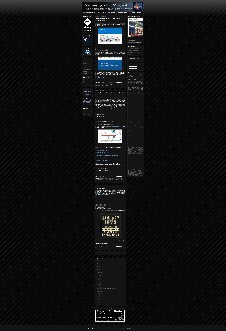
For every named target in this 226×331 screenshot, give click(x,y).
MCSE (118, 178)
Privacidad (141, 101)
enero (99, 287)
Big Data (133, 126)
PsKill (140, 170)
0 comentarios (112, 82)
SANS (134, 171)
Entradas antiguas (121, 252)
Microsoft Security (115, 84)
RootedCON (138, 149)
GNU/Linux (132, 127)
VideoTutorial (130, 139)
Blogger (138, 328)
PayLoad (132, 169)
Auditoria (129, 126)
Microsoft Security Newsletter (134, 129)
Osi (139, 137)
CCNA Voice (137, 132)
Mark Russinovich (135, 134)
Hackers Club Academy (132, 128)
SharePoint (132, 173)
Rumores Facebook (135, 97)
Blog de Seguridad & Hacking (89, 12)
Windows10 (141, 100)
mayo (99, 282)
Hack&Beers (137, 133)
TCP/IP (129, 131)
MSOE (142, 146)
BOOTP (142, 152)
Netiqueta (137, 166)
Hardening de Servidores (135, 144)
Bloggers (141, 92)
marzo (99, 284)
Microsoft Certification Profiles (106, 179)
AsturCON (141, 151)
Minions (136, 165)
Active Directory (135, 92)
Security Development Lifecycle (133, 172)
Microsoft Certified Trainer (116, 179)
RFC (129, 171)
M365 (139, 146)
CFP (136, 154)
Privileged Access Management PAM (133, 170)
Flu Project (85, 67)
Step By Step (130, 174)
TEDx (132, 131)
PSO (136, 168)
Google (141, 97)
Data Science (140, 142)
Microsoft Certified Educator (134, 96)
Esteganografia (140, 143)
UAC (134, 175)
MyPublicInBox (140, 147)
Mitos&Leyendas (140, 165)
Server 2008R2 (131, 110)
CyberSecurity (137, 126)
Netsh (139, 166)
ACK (138, 151)
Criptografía (140, 94)
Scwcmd (141, 171)
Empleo (141, 126)
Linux (142, 111)
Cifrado (129, 93)
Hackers (139, 12)
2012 (98, 302)
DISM (137, 142)
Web (140, 125)
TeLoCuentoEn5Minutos (139, 138)
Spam (132, 150)
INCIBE (84, 79)
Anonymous (130, 111)
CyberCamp (134, 142)
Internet (135, 86)
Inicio (111, 252)
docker (141, 175)
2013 (98, 301)
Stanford (139, 173)
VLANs (136, 150)
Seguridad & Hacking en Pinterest (134, 54)
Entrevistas (135, 111)
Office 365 (129, 167)
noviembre (99, 273)
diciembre (99, 272)
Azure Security (135, 101)
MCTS (134, 109)
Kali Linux (135, 146)
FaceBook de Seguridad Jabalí (134, 52)
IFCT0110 (130, 145)
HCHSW (129, 109)
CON (134, 156)
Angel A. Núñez (103, 82)
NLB (129, 166)
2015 (98, 298)
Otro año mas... (100, 188)
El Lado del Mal (86, 59)
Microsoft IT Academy (133, 135)
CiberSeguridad (137, 95)
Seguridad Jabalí (112, 247)
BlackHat (136, 153)
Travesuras (135, 90)
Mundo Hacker (140, 136)
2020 (98, 269)
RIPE (84, 83)
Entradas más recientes (100, 252)
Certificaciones (101, 178)
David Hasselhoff (131, 143)
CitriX (140, 156)
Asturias (134, 87)
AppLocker (135, 131)
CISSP (142, 139)
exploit (135, 151)
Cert (135, 156)
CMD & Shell (132, 12)
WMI (135, 175)
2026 (98, 260)
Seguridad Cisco (139, 109)
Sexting (129, 173)
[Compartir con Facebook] (120, 82)
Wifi (142, 125)
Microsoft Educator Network (133, 99)
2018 (98, 293)
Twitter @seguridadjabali (133, 48)
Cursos (100, 84)
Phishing (135, 169)
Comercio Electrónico (133, 140)
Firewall (129, 144)
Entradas (131, 66)
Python (142, 170)
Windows (130, 85)
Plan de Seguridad (135, 104)
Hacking (130, 76)
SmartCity (136, 173)
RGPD (132, 171)
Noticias (130, 89)
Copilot (136, 141)
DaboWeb (85, 63)
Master (142, 128)
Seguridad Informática (135, 75)
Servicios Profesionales (122, 12)
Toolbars (132, 175)
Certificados (140, 103)
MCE (142, 98)
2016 (98, 296)
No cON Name (131, 148)
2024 (98, 263)
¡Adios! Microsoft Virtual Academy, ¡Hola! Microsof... (106, 288)
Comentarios (132, 68)
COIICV (132, 156)
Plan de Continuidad (140, 169)
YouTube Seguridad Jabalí (133, 50)
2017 (98, 295)
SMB (139, 171)
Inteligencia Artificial (139, 145)
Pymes (129, 92)
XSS (142, 150)
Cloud (141, 90)
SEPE (138, 171)
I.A (141, 144)
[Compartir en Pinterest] (121, 82)
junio (98, 281)
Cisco (136, 100)
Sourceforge (85, 85)
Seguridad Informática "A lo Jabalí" (87, 110)
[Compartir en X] (119, 82)
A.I (139, 139)
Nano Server (134, 166)
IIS (132, 145)
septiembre (100, 276)
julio (98, 279)
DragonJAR (85, 73)
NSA (133, 137)
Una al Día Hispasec (87, 69)
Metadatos (141, 134)
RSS (142, 137)
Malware (130, 88)
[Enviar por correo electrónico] (116, 82)
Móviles (129, 137)
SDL (136, 171)
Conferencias (131, 83)
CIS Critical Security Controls (138, 155)
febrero (99, 285)
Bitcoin (131, 153)
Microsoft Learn (108, 84)
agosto (99, 278)
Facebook (130, 95)
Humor (136, 81)
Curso (141, 87)
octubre (99, 275)
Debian (136, 143)
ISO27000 (138, 128)
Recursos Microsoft (104, 85)
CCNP (132, 154)
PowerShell (135, 103)
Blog (100, 247)
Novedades (136, 137)
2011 (98, 304)
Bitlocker (133, 153)
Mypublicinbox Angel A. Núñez (134, 60)
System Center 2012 (139, 174)
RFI (130, 171)
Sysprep (134, 174)
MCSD (115, 178)
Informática (139, 98)
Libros (135, 98)
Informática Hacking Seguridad (109, 12)
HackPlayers (85, 65)
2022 (98, 266)
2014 (98, 299)
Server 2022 (141, 172)
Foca (129, 127)
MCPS (129, 104)
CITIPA (129, 156)
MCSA (113, 178)
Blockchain (139, 153)
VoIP (137, 125)
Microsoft (131, 81)
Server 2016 (139, 83)
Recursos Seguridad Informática (137, 130)
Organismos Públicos (131, 168)
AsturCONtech (130, 152)
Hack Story (136, 127)
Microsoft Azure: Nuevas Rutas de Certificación (109, 93)
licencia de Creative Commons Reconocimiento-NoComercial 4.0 (87, 113)
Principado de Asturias (105, 247)
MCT (120, 178)
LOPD (139, 111)
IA (142, 144)
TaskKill (129, 175)
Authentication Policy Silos (136, 152)
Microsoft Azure (98, 179)
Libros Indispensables (138, 88)
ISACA (134, 145)
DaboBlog (85, 61)
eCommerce (130, 151)
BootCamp (133, 132)
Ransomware (136, 124)
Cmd (129, 102)
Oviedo (132, 98)
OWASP (142, 166)
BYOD (129, 153)
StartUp (142, 173)
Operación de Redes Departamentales (137, 167)
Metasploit (130, 147)
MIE (129, 112)
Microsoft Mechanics (131, 165)
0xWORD (85, 71)
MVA (100, 85)
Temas (99, 12)
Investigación (130, 146)
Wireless (139, 150)
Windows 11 (138, 175)
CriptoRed (133, 102)
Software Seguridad (139, 110)
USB (134, 150)
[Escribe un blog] (118, 82)
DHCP (133, 133)
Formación (104, 84)
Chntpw (138, 156)
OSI (84, 81)
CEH (134, 154)
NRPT (131, 166)
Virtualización (136, 139)
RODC (134, 149)
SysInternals (130, 138)
